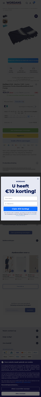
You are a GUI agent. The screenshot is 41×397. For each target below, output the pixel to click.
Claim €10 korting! (20, 209)
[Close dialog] (37, 178)
